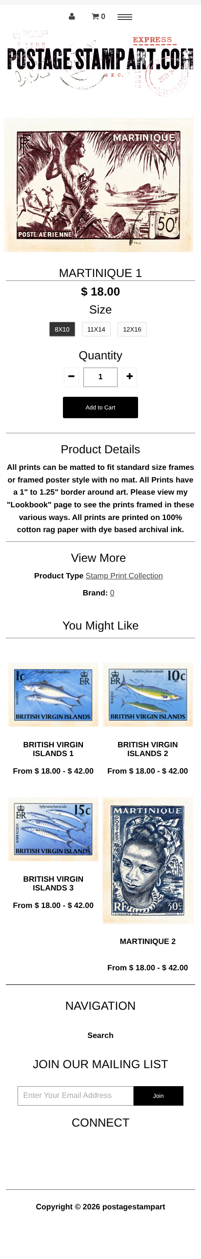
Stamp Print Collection (124, 576)
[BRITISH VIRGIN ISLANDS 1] (53, 734)
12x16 (132, 329)
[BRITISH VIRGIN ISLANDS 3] (53, 869)
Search (100, 1036)
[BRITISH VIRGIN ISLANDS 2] (147, 734)
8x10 (62, 329)
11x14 (96, 329)
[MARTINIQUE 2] (147, 931)
